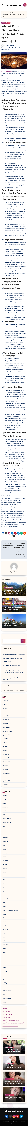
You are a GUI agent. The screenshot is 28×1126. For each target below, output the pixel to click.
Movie (4, 948)
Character (5, 841)
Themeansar (14, 1123)
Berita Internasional (8, 818)
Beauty (5, 811)
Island (4, 918)
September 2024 (7, 777)
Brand (4, 830)
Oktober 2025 (6, 727)
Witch (4, 1002)
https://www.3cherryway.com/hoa (12, 1020)
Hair (4, 902)
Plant (4, 975)
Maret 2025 (6, 754)
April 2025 (5, 750)
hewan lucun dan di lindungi (10, 910)
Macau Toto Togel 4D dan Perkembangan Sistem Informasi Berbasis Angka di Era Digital (14, 672)
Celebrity (5, 837)
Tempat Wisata (6, 22)
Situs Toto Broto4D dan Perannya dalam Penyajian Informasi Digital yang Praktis (14, 653)
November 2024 (7, 769)
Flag (4, 883)
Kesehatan (5, 921)
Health (4, 906)
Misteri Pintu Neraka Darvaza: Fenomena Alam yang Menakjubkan (13, 34)
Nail (4, 960)
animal (4, 799)
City (4, 845)
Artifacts (5, 807)
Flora (4, 887)
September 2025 (7, 731)
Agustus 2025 (6, 735)
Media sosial (6, 941)
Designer (5, 864)
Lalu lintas (5, 929)
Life (4, 933)
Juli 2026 (5, 700)
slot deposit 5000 (7, 1014)
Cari (4, 636)
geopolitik (5, 899)
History (4, 914)
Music (4, 952)
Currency (5, 860)
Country (5, 853)
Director (5, 868)
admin (7, 45)
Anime (4, 803)
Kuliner (4, 925)
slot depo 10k (6, 1011)
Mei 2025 (5, 746)
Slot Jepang (6, 983)
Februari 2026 (6, 712)
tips (4, 994)
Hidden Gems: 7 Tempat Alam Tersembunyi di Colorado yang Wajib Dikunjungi (13, 592)
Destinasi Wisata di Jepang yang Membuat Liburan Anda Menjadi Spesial (13, 608)
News (4, 964)
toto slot (5, 1008)
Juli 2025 (5, 739)
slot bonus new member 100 (10, 1026)
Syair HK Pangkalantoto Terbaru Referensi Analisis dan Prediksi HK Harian (14, 666)
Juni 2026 (5, 704)
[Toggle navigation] (2, 5)
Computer (5, 849)
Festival (5, 879)
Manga (4, 937)
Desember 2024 (7, 765)
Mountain (5, 944)
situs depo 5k (6, 1017)
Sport (4, 986)
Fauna (4, 876)
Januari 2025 (6, 761)
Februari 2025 (6, 758)
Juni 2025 (5, 742)
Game (4, 895)
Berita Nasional (7, 822)
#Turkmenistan (5, 49)
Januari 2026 (6, 716)
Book (4, 826)
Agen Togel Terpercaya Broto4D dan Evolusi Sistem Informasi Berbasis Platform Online (12, 660)
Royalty (5, 979)
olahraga (5, 971)
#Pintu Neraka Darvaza (17, 47)
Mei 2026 (5, 708)
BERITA (4, 814)
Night (4, 967)
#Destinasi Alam (7, 47)
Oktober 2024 (6, 773)
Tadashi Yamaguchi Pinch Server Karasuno (12, 678)
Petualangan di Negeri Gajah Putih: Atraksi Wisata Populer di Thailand (13, 623)
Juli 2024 (5, 784)
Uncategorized (18, 603)
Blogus (22, 1121)
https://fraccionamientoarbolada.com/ (13, 1023)
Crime (4, 856)
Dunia (4, 872)
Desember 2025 (7, 719)
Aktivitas (5, 795)
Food (4, 891)
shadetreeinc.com (13, 5)
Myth (4, 956)
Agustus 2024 (6, 781)
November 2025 (7, 723)
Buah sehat (6, 834)
